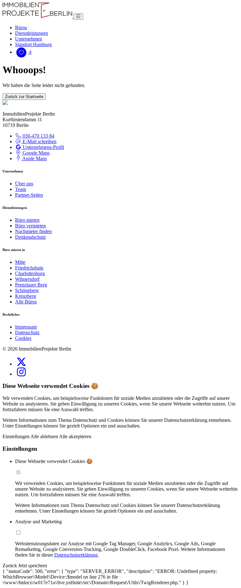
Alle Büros (26, 301)
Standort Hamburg (33, 44)
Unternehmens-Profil (42, 147)
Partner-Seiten (29, 195)
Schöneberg (27, 290)
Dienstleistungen (31, 33)
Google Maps (35, 152)
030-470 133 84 (37, 136)
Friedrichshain (29, 267)
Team (20, 189)
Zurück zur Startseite (24, 96)
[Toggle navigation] (78, 16)
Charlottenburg (30, 273)
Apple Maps (34, 158)
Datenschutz (27, 332)
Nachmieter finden (33, 231)
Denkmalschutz (30, 237)
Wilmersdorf (27, 279)
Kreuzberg (25, 296)
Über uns (24, 183)
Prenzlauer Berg (31, 284)
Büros (21, 27)
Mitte (20, 262)
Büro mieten (27, 220)
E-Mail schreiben (38, 141)
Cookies (23, 338)
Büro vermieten (30, 225)
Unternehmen (28, 38)
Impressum (26, 326)
